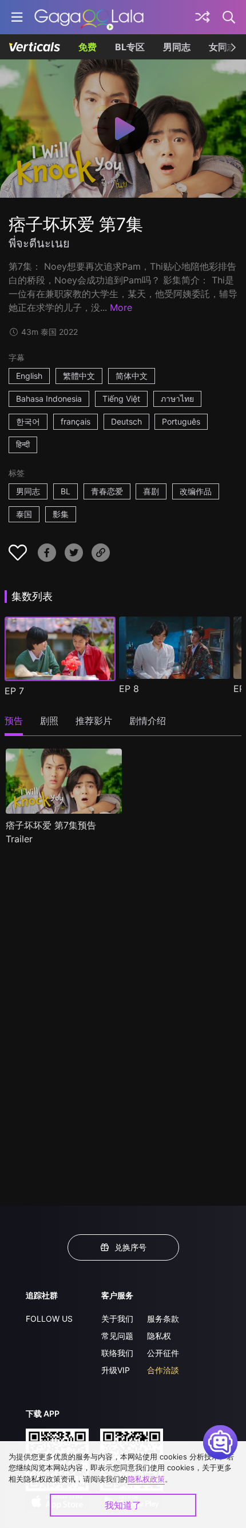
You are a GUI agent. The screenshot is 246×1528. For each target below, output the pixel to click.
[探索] (203, 17)
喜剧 (151, 491)
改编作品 (196, 491)
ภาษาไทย (177, 398)
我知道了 (123, 1505)
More (121, 307)
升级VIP (115, 1370)
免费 (87, 47)
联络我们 (117, 1353)
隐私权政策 (146, 1478)
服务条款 (163, 1318)
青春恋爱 (107, 491)
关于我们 (117, 1318)
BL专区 (130, 47)
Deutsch (126, 421)
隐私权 (159, 1336)
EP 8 (129, 688)
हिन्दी (23, 444)
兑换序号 (130, 1247)
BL (65, 491)
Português (181, 421)
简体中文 (132, 376)
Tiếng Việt (121, 398)
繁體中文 (79, 376)
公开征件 (163, 1353)
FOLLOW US (49, 1318)
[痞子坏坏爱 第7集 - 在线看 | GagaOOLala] (89, 17)
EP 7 (14, 691)
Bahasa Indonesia (49, 398)
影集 (61, 514)
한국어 (28, 421)
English (29, 376)
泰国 (24, 514)
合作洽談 (163, 1370)
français (75, 421)
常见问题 (117, 1336)
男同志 (177, 47)
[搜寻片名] (229, 17)
